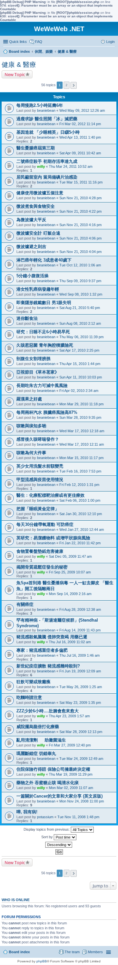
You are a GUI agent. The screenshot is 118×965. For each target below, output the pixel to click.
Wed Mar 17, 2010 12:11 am (81, 444)
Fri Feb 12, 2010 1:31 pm (79, 485)
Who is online (16, 900)
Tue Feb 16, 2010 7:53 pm (80, 471)
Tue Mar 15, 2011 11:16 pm (81, 182)
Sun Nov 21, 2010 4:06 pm (80, 238)
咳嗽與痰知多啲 (31, 425)
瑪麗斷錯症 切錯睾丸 (36, 753)
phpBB (41, 961)
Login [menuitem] (110, 42)
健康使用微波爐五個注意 (39, 192)
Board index (19, 952)
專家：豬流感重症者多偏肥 (42, 650)
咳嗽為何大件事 (31, 452)
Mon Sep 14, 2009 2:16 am (70, 594)
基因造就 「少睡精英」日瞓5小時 (48, 132)
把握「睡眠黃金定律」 (37, 508)
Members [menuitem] (95, 952)
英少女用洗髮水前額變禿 (39, 466)
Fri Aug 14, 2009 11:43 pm (80, 630)
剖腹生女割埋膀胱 (33, 358)
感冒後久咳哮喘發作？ (37, 439)
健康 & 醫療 (19, 64)
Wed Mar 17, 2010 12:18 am (81, 431)
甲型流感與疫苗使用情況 (39, 479)
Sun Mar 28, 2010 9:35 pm (80, 417)
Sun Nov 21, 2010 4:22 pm (80, 211)
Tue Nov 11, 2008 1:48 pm (78, 817)
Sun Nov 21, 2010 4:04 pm (80, 252)
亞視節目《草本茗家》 (37, 372)
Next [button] (73, 85)
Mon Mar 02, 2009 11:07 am (71, 788)
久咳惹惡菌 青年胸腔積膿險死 (44, 345)
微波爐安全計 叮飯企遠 (38, 233)
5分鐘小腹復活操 (32, 275)
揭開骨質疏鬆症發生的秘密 (42, 567)
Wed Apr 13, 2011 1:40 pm (80, 137)
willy (41, 166)
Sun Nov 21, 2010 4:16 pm (80, 225)
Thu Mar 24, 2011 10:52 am (70, 166)
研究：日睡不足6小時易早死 (43, 331)
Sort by (47, 837)
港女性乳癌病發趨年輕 (37, 289)
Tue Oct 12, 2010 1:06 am (80, 265)
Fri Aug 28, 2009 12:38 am (80, 609)
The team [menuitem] (72, 952)
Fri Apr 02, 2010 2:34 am (78, 391)
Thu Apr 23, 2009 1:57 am (69, 716)
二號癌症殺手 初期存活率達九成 (46, 161)
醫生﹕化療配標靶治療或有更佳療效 (50, 495)
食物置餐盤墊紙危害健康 (39, 551)
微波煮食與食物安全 (35, 206)
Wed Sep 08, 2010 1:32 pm (80, 294)
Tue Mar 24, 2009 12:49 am (81, 759)
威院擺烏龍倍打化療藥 (37, 726)
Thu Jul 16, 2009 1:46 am (79, 655)
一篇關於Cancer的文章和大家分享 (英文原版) (59, 796)
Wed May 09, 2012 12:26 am (82, 110)
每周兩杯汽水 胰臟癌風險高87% (46, 412)
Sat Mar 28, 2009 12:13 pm (80, 732)
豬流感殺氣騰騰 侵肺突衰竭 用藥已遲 (51, 636)
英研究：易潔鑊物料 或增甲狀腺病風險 (53, 537)
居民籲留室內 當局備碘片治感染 (46, 177)
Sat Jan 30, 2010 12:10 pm (80, 514)
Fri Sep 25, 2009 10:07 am (70, 572)
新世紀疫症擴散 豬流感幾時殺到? (48, 666)
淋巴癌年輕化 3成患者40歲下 (43, 260)
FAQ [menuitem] (38, 42)
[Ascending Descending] (59, 845)
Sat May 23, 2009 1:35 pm (80, 702)
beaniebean (46, 110)
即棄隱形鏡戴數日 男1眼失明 (43, 302)
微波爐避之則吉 (31, 246)
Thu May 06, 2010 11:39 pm (81, 337)
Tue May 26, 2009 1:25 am (80, 687)
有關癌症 (24, 604)
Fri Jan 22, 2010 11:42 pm (80, 543)
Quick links (18, 42)
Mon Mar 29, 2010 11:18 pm (81, 404)
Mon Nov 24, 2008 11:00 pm (81, 801)
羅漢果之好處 (29, 398)
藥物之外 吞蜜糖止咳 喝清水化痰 (47, 782)
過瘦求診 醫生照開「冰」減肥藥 (46, 118)
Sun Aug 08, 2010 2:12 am (80, 323)
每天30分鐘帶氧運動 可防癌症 (44, 524)
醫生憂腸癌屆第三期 (35, 147)
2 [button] (67, 85)
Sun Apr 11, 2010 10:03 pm (80, 377)
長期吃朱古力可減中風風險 (42, 385)
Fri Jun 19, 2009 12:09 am (80, 671)
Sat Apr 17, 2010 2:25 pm (79, 350)
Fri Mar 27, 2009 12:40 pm (70, 745)
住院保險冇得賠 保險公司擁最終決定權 (53, 769)
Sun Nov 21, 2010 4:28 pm (80, 198)
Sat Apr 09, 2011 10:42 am (80, 153)
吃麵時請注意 (29, 697)
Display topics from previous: (47, 829)
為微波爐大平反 (31, 219)
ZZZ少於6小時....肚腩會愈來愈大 (47, 710)
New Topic (15, 74)
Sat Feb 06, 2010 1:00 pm (79, 500)
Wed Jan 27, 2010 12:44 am (81, 529)
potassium (45, 817)
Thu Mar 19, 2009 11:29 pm (70, 774)
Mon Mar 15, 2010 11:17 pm (81, 458)
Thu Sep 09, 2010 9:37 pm (80, 281)
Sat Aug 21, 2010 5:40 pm (79, 308)
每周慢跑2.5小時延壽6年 (39, 105)
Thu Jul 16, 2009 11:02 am (70, 642)
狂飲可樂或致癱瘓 (33, 681)
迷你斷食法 (27, 318)
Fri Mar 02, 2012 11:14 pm (80, 124)
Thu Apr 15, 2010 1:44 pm (79, 364)
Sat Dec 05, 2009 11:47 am (70, 556)
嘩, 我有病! (26, 811)
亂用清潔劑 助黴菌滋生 (41, 740)
